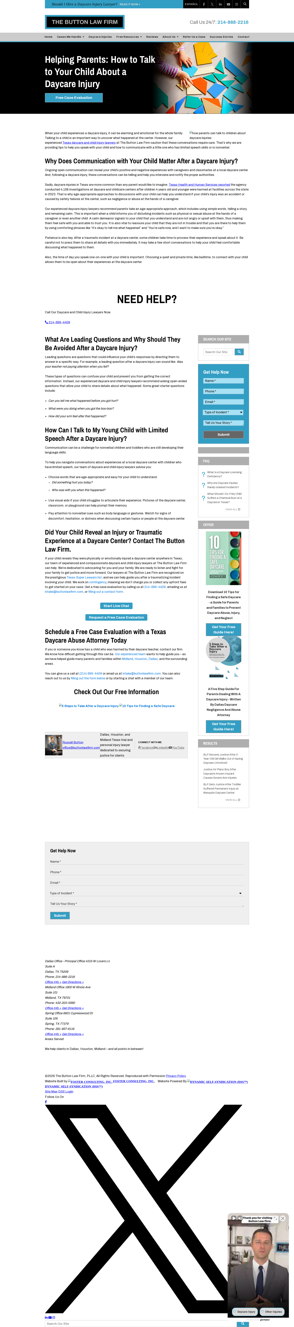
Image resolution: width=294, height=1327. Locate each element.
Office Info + (53, 982)
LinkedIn (163, 747)
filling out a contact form (105, 591)
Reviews (152, 36)
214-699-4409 (59, 322)
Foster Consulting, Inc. (133, 1081)
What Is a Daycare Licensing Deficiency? (222, 474)
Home (49, 36)
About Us (169, 36)
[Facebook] (204, 4)
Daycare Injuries (100, 36)
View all (231, 509)
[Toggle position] (275, 1218)
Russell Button (72, 742)
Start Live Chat (116, 606)
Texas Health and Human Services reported (199, 184)
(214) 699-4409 (90, 673)
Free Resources (128, 36)
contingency (97, 582)
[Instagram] (237, 4)
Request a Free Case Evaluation (116, 617)
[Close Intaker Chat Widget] (282, 1218)
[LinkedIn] (220, 4)
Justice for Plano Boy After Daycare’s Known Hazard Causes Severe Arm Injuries (220, 773)
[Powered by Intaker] (265, 1320)
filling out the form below (88, 678)
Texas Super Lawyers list (84, 577)
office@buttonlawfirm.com (81, 747)
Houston (141, 659)
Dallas (153, 659)
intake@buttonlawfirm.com (64, 591)
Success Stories (221, 36)
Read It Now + (130, 4)
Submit (224, 434)
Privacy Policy (176, 1076)
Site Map (51, 1091)
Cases (69, 36)
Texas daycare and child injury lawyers (89, 142)
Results (210, 743)
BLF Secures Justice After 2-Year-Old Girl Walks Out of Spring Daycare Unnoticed (223, 758)
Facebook (147, 747)
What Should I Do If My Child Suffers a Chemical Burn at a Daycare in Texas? (222, 498)
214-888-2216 (233, 22)
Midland (127, 659)
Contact (244, 36)
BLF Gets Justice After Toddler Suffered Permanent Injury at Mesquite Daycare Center (222, 788)
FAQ (206, 460)
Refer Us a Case (194, 36)
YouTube (178, 747)
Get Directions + (73, 982)
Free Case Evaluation (73, 97)
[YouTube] (228, 4)
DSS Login (65, 1091)
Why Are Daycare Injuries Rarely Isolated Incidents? (221, 485)
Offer (208, 524)
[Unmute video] (233, 1218)
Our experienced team (130, 654)
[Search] (245, 4)
